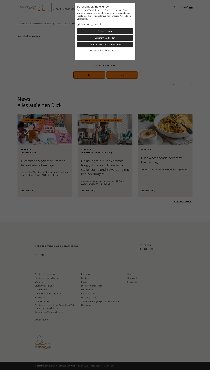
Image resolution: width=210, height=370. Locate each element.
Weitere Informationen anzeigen (105, 50)
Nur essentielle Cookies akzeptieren (105, 44)
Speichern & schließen (105, 38)
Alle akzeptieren (105, 31)
